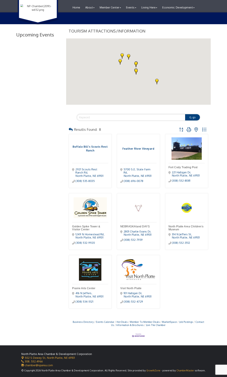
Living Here (148, 7)
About (89, 7)
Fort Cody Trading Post (183, 167)
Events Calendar (105, 321)
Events (130, 7)
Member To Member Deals (145, 321)
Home (76, 7)
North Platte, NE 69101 (50, 357)
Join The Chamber (156, 325)
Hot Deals (122, 321)
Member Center (109, 7)
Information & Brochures (130, 325)
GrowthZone (153, 370)
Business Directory (83, 321)
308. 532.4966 (33, 361)
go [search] (194, 117)
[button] (136, 72)
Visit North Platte (131, 288)
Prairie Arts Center (83, 288)
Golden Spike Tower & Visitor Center (86, 228)
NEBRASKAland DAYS (135, 226)
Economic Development (177, 7)
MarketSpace (169, 321)
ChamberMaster (185, 370)
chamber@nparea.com (38, 365)
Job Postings (186, 321)
